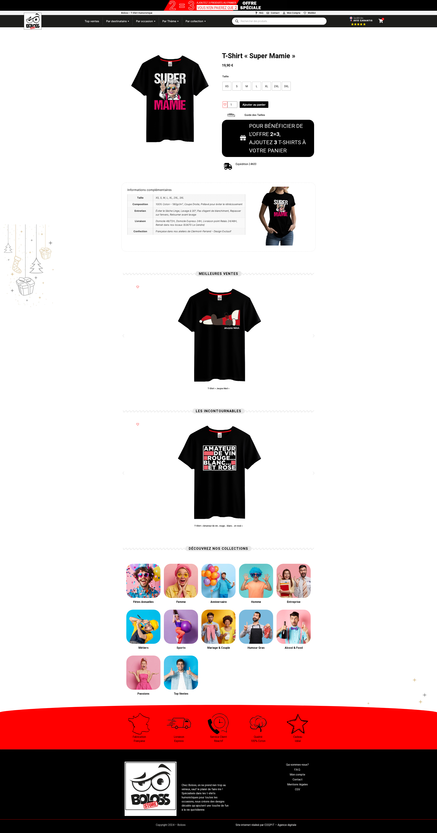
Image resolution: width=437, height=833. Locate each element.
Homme (256, 602)
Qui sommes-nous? (297, 764)
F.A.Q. (297, 769)
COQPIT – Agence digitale (280, 825)
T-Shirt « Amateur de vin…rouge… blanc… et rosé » (218, 526)
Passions (143, 693)
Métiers (143, 647)
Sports (181, 647)
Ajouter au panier (254, 104)
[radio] (227, 86)
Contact (275, 13)
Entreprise (293, 602)
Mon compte (297, 774)
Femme (181, 602)
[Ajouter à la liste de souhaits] (225, 104)
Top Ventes (181, 693)
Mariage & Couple (218, 647)
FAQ (261, 13)
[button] (123, 336)
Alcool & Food (294, 647)
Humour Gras (256, 647)
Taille (225, 76)
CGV (297, 789)
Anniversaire (218, 602)
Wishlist (312, 13)
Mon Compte (293, 13)
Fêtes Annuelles (143, 602)
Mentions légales (297, 784)
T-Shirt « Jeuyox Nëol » (218, 388)
